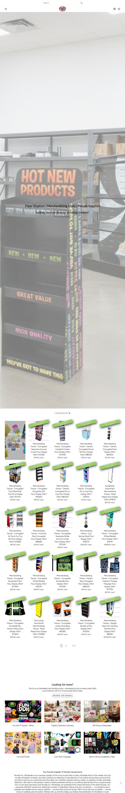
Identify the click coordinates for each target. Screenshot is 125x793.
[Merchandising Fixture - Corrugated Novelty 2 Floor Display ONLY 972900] (86, 608)
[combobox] (60, 3)
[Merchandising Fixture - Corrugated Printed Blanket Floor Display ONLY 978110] (110, 518)
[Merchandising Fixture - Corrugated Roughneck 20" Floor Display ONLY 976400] (39, 473)
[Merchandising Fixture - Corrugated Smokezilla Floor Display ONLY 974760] (62, 563)
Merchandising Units (65, 216)
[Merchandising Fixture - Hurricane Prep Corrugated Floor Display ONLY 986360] (39, 518)
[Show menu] (6, 9)
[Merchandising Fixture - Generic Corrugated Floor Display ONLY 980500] (110, 431)
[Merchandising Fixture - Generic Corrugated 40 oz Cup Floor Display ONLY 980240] (62, 473)
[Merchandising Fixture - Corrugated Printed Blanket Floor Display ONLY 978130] (39, 563)
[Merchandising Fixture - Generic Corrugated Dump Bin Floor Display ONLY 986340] (86, 431)
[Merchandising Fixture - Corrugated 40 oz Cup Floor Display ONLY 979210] (86, 473)
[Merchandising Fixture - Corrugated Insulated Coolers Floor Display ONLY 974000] (62, 431)
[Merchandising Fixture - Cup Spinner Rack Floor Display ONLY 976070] (86, 518)
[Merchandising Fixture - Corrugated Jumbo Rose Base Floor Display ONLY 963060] (62, 608)
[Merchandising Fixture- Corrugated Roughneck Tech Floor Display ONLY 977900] (15, 563)
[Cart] (119, 9)
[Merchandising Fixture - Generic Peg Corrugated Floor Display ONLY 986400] (86, 563)
